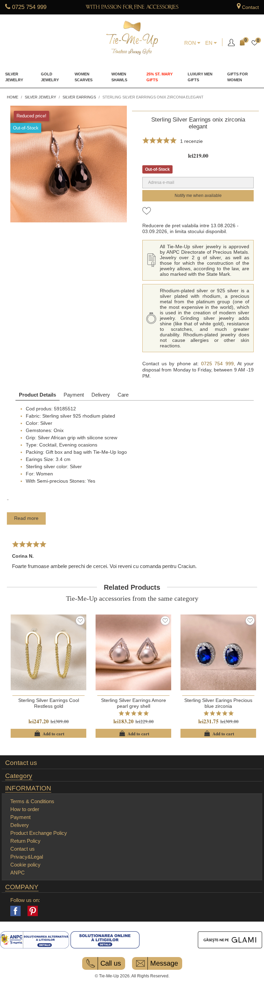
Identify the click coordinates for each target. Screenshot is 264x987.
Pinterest (33, 911)
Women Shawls (119, 77)
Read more (26, 518)
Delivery (100, 395)
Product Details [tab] (37, 395)
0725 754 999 (29, 7)
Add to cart (48, 733)
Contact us (21, 762)
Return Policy (25, 841)
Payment (74, 395)
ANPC (17, 872)
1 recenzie (191, 141)
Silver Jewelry (14, 77)
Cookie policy (25, 865)
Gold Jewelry (50, 77)
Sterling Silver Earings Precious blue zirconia (218, 702)
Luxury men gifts (200, 77)
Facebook (15, 911)
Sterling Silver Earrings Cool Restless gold (48, 702)
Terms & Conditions (32, 801)
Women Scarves (83, 77)
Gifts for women (237, 77)
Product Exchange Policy (38, 833)
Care (123, 395)
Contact (250, 7)
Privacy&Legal (26, 857)
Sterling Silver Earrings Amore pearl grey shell (133, 702)
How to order (24, 809)
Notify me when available (198, 195)
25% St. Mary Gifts (159, 77)
